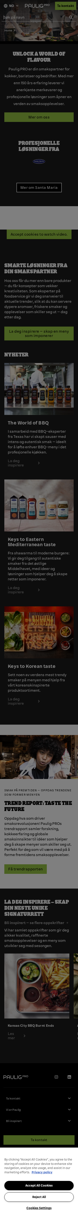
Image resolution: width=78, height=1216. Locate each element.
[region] (39, 1182)
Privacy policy (42, 1172)
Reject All (39, 1197)
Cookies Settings (39, 1208)
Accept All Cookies (39, 1185)
